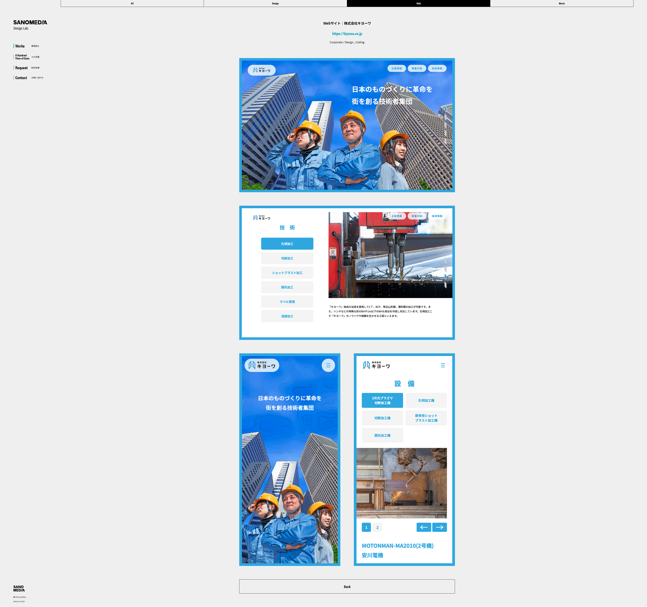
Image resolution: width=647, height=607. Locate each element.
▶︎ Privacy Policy (19, 597)
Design (275, 3)
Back (347, 586)
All (132, 3)
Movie (562, 3)
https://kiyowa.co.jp (347, 33)
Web (419, 3)
